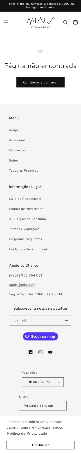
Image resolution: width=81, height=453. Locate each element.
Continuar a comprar (40, 82)
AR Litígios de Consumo (27, 219)
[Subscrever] (66, 320)
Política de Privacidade (26, 209)
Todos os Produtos (23, 170)
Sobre (13, 160)
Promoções (17, 150)
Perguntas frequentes (25, 239)
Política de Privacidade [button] (27, 433)
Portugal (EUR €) (38, 382)
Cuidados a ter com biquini (29, 249)
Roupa (14, 130)
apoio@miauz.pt (22, 285)
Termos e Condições (24, 229)
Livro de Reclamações (25, 199)
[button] (6, 22)
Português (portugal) (38, 406)
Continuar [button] (40, 445)
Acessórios (17, 140)
